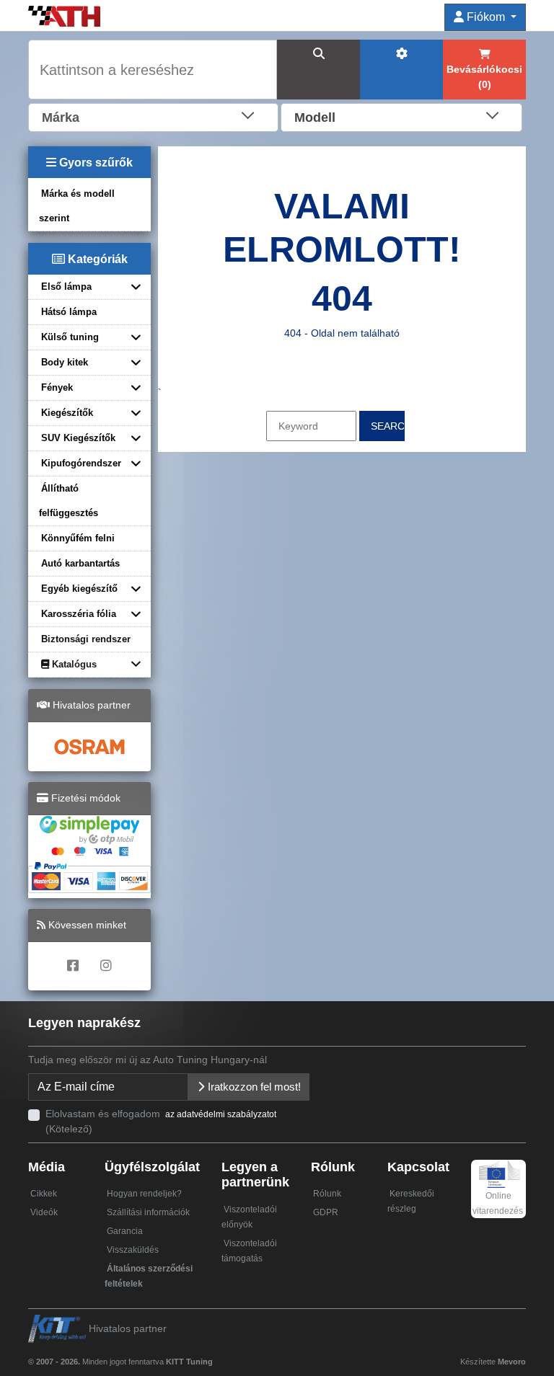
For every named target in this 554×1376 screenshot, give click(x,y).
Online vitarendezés (497, 1203)
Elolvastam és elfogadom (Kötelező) (160, 1121)
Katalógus (73, 664)
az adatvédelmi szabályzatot (220, 1114)
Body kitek (64, 362)
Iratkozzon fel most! (253, 1086)
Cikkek (43, 1194)
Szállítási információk (148, 1212)
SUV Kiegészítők (78, 437)
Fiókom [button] (486, 17)
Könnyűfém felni (78, 538)
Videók (44, 1212)
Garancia (125, 1231)
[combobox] (153, 116)
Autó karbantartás (80, 563)
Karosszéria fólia (78, 613)
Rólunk (327, 1194)
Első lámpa (66, 286)
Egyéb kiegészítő (79, 588)
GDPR (325, 1212)
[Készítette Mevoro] (216, 1355)
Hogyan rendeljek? (144, 1194)
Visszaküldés (133, 1250)
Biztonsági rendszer (86, 639)
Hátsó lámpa (69, 311)
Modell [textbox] (314, 117)
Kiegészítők (67, 412)
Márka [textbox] (60, 117)
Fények (57, 387)
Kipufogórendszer (81, 463)
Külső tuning (70, 337)
